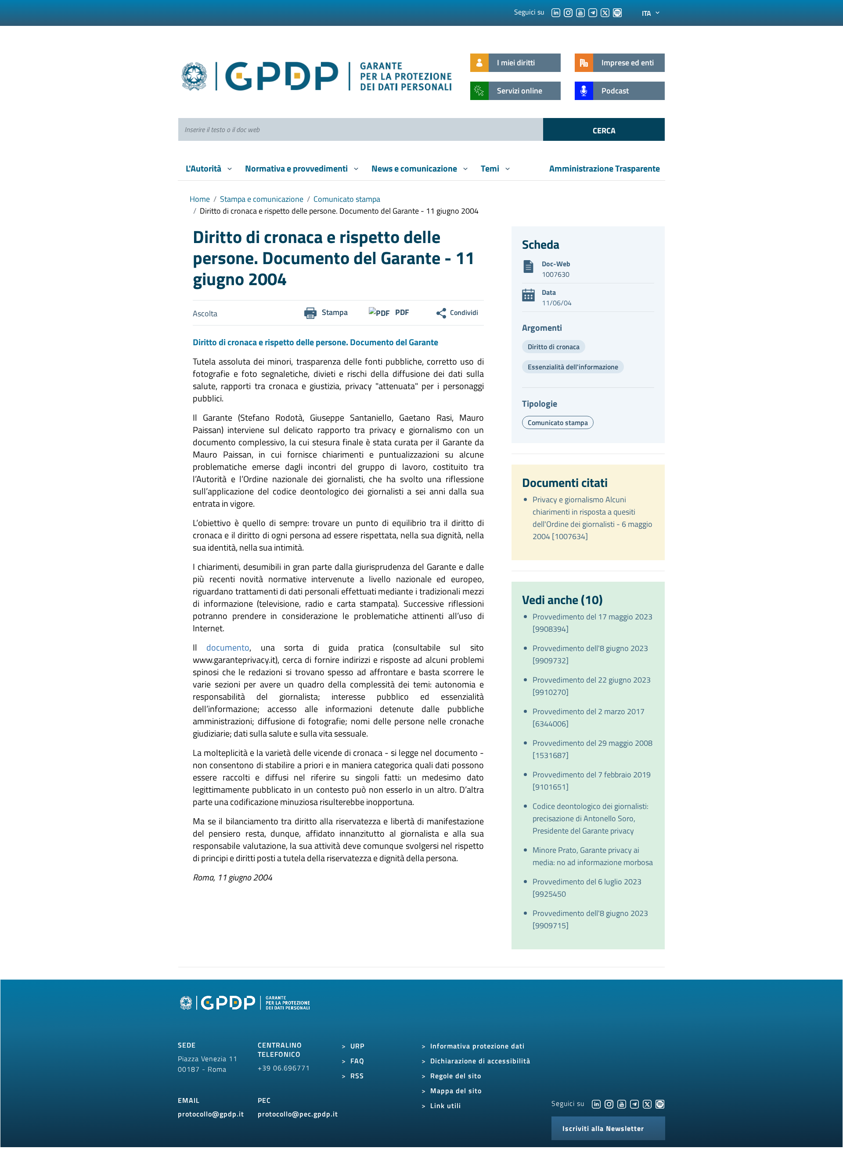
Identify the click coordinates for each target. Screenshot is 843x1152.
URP (357, 1046)
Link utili (445, 1105)
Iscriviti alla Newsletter (603, 1128)
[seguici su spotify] (617, 12)
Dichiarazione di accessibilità (480, 1060)
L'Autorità (204, 168)
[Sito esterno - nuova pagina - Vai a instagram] (609, 1103)
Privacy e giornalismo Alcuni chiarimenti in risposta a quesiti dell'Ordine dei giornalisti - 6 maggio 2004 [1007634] (592, 518)
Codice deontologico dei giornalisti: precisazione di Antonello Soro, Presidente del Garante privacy (590, 818)
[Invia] (604, 129)
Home (200, 199)
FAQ (357, 1060)
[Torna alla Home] (317, 74)
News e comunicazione (415, 168)
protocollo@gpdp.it (211, 1114)
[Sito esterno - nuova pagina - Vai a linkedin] (596, 1103)
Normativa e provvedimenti (297, 168)
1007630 (555, 274)
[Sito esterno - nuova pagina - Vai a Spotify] (660, 1103)
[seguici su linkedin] (555, 12)
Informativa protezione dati (477, 1046)
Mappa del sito (456, 1090)
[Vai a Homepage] (246, 1012)
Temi (491, 168)
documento (227, 647)
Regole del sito (455, 1075)
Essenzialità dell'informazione (573, 366)
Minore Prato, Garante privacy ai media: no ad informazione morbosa (593, 856)
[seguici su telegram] (592, 12)
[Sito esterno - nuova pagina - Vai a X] (647, 1103)
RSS (357, 1075)
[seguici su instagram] (568, 12)
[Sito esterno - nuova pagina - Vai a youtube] (621, 1103)
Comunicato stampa (346, 199)
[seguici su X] (605, 12)
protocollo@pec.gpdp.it (298, 1114)
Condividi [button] (464, 312)
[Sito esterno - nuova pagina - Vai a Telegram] (634, 1103)
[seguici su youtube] (580, 12)
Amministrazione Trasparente (604, 168)
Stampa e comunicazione (261, 199)
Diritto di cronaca (554, 346)
